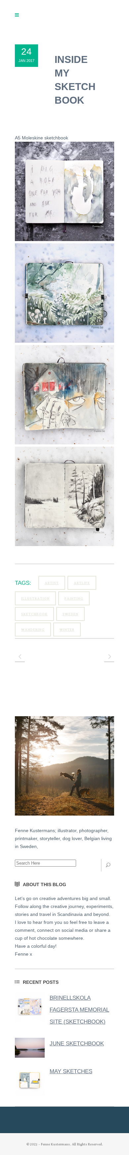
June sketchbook (77, 1043)
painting (73, 598)
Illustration (35, 598)
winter (67, 629)
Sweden (70, 614)
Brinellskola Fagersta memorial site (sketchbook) (79, 1010)
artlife (82, 583)
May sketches (71, 1071)
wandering (33, 629)
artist (52, 583)
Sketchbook (34, 614)
